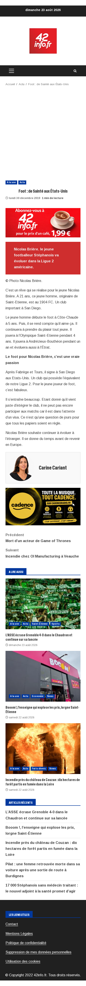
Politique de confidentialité (26, 943)
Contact (12, 924)
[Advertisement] (43, 132)
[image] (43, 222)
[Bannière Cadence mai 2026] (43, 506)
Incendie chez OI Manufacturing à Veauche (42, 553)
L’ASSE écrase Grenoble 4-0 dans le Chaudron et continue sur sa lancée (43, 603)
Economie (37, 696)
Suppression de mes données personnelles (38, 952)
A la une (11, 182)
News (50, 696)
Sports (56, 624)
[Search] (74, 71)
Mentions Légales (19, 933)
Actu (22, 182)
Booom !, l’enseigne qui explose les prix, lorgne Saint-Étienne (43, 676)
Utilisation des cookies (23, 961)
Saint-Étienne (40, 624)
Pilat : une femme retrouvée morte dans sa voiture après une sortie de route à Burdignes (43, 870)
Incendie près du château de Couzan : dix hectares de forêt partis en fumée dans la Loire (43, 748)
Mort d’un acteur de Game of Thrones (38, 538)
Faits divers (39, 768)
